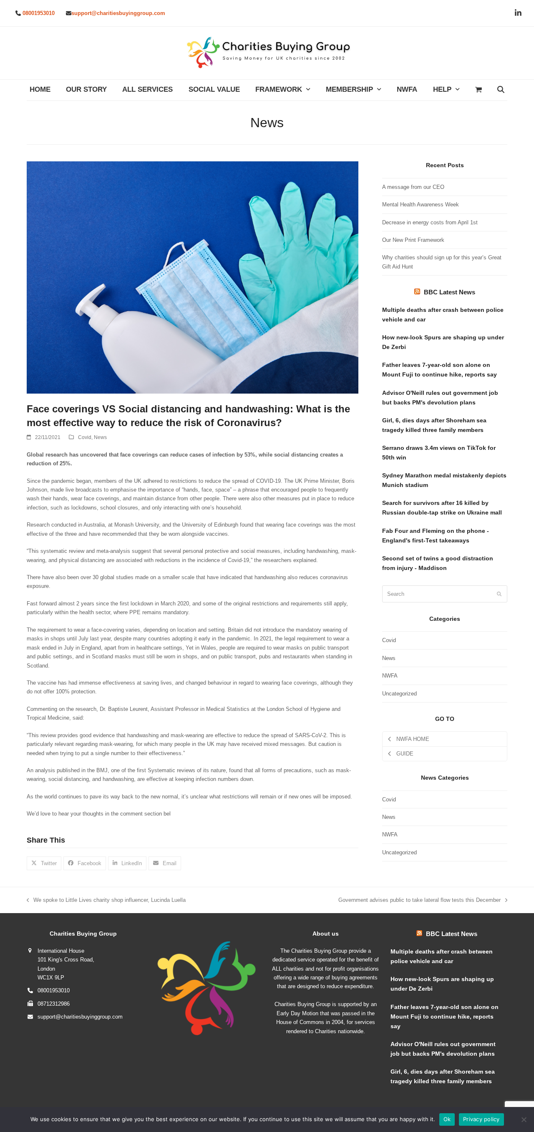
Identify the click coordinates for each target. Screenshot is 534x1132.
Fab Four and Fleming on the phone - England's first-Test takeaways (435, 535)
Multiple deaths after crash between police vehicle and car (443, 314)
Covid (84, 437)
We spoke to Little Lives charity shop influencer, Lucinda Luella (106, 900)
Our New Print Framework (413, 240)
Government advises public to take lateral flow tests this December (419, 900)
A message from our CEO (413, 187)
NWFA (390, 676)
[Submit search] (499, 594)
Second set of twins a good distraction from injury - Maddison (437, 563)
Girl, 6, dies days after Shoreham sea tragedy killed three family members (434, 425)
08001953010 (39, 13)
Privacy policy (481, 1119)
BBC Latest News (449, 292)
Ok (447, 1119)
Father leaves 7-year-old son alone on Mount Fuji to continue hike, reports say (439, 369)
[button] (478, 90)
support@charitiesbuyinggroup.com (118, 13)
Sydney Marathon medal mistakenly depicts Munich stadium (444, 480)
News (100, 437)
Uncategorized (399, 693)
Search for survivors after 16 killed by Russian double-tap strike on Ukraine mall (442, 507)
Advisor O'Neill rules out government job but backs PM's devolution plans (440, 397)
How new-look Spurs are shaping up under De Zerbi (443, 342)
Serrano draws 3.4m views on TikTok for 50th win (439, 452)
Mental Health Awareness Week (420, 204)
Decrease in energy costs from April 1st (430, 222)
